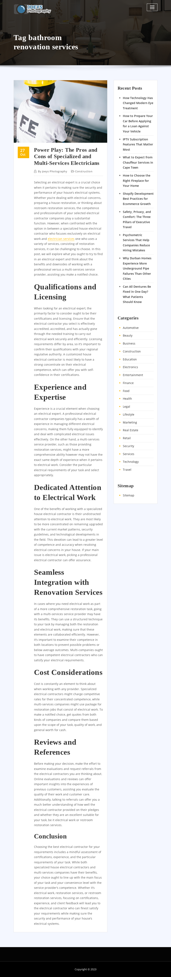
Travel (127, 470)
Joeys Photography (52, 171)
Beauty (127, 335)
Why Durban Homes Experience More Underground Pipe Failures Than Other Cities (137, 268)
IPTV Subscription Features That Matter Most (138, 144)
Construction (83, 171)
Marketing (130, 422)
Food (126, 391)
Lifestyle (128, 414)
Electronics (130, 367)
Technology (131, 462)
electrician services (61, 239)
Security (128, 446)
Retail (127, 438)
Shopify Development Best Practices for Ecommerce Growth (138, 199)
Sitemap (128, 495)
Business (129, 343)
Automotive (131, 328)
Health (127, 399)
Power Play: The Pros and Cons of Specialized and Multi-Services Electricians (66, 156)
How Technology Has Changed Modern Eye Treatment (138, 103)
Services (128, 454)
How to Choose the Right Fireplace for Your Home (136, 180)
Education (130, 359)
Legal (126, 406)
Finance (128, 383)
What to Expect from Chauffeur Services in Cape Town (138, 162)
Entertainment (133, 375)
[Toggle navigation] (152, 7)
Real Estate (130, 430)
